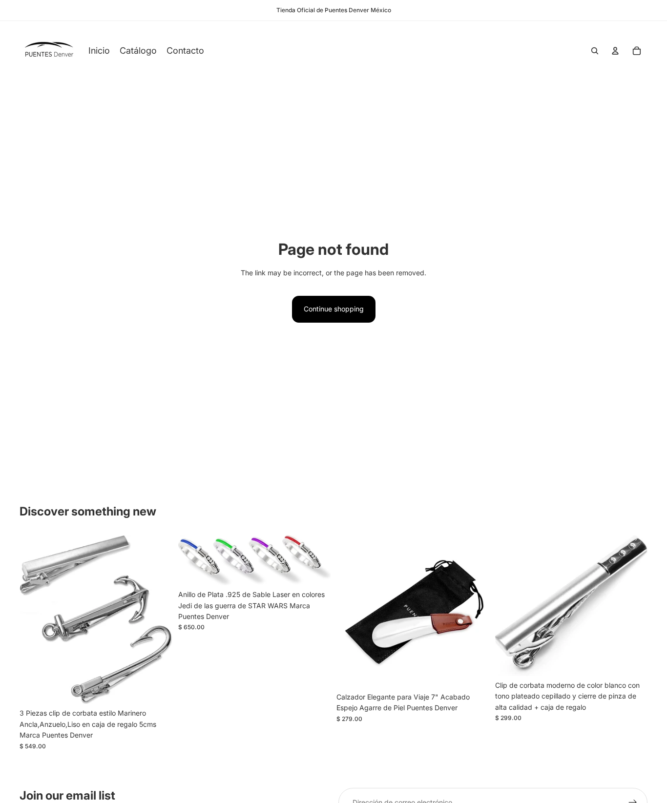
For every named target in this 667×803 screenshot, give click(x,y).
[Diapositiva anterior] (34, 619)
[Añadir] (157, 689)
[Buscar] (594, 51)
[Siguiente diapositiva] (157, 619)
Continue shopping (334, 309)
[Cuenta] (615, 51)
